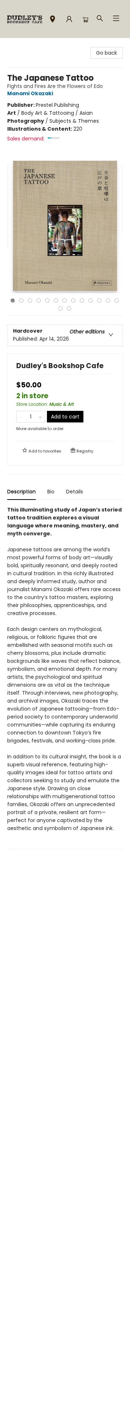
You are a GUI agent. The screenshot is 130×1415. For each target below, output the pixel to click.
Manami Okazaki (30, 93)
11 (99, 300)
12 (108, 300)
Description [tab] (21, 491)
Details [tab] (74, 491)
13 (116, 300)
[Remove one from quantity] (21, 417)
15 (69, 308)
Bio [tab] (51, 491)
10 (90, 300)
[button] (52, 20)
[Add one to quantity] (40, 417)
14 (60, 308)
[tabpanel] (65, 677)
